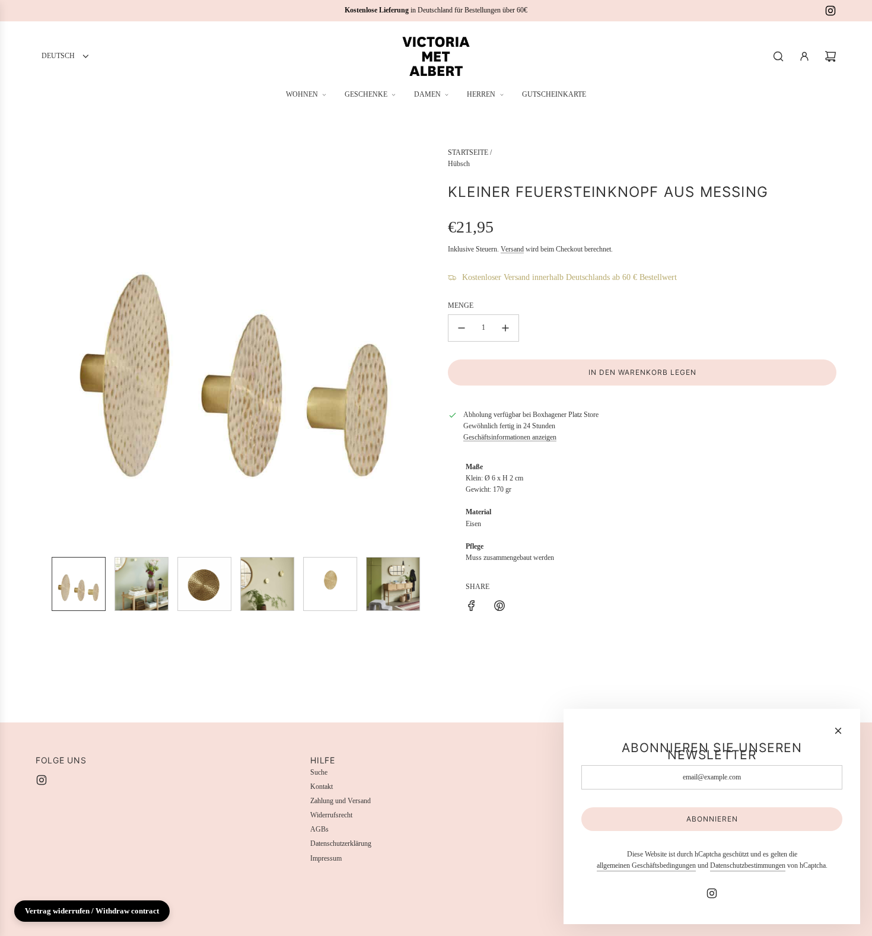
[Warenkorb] (830, 56)
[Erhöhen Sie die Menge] (505, 328)
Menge (460, 305)
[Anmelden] (804, 56)
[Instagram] (830, 11)
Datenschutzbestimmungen (747, 865)
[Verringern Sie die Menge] (461, 328)
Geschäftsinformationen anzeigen (509, 437)
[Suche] (778, 56)
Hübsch (459, 164)
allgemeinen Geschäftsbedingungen (646, 865)
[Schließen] (838, 731)
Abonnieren (712, 818)
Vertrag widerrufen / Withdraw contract (92, 910)
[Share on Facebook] (472, 607)
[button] (45, 347)
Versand (512, 249)
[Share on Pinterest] (499, 607)
